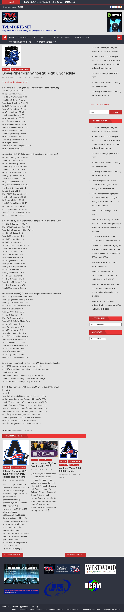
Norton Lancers (45, 460)
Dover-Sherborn (17, 430)
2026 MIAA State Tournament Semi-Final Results (104, 264)
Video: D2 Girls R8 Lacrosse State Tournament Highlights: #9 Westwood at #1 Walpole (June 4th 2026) (105, 290)
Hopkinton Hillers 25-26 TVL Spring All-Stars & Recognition (106, 84)
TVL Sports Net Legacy (45, 42)
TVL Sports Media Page (60, 37)
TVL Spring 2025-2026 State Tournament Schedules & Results (106, 238)
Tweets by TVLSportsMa (99, 104)
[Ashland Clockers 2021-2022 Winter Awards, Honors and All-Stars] (16, 452)
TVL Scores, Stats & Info (20, 42)
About (43, 37)
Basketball (64, 465)
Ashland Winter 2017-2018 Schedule (14, 554)
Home (11, 37)
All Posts (6, 70)
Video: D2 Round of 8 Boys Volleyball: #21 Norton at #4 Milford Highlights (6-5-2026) (106, 305)
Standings (22, 37)
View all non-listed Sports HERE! (15, 82)
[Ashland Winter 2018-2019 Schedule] (72, 449)
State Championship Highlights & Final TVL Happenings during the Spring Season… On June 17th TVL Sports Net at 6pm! (106, 199)
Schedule (28, 430)
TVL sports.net (16, 27)
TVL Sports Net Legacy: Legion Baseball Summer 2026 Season (49, 1)
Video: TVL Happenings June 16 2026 (104, 212)
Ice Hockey (74, 465)
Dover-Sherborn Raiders (20, 70)
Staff (34, 37)
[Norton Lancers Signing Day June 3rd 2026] (44, 448)
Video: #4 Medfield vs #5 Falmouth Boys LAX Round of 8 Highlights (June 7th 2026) (104, 275)
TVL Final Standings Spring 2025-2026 (105, 75)
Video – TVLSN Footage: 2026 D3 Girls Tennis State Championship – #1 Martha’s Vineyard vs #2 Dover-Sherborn (106, 225)
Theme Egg (33, 607)
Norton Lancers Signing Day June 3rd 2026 (43, 464)
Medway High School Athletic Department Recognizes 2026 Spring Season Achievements (104, 184)
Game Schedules (81, 37)
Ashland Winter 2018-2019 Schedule (70, 469)
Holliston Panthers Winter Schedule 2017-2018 (76, 554)
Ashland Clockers (18, 468)
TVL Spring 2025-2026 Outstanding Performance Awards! (106, 93)
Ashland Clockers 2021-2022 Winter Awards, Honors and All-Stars (15, 474)
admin (24, 77)
